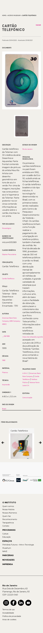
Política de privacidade (11, 616)
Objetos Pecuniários (9, 254)
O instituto (9, 502)
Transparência (8, 523)
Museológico (6, 228)
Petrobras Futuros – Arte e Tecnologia (18, 545)
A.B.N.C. (25, 373)
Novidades (8, 560)
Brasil (4, 409)
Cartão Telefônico (8, 278)
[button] (3, 442)
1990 (3, 360)
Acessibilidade (8, 613)
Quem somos (8, 506)
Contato (5, 526)
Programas (9, 530)
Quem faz (6, 516)
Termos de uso (8, 609)
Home (4, 15)
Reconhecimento (9, 519)
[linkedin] (21, 603)
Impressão (6, 385)
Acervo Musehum (14, 15)
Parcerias (8, 555)
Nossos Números (9, 513)
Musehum (6, 548)
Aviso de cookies (9, 619)
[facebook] (13, 603)
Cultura (5, 534)
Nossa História (8, 509)
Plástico (5, 372)
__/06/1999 (6, 336)
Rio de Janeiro (27, 149)
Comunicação (27, 397)
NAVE (4, 551)
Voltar (38, 25)
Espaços (7, 541)
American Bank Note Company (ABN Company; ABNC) (11, 321)
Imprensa (7, 564)
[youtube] (28, 603)
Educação (6, 537)
